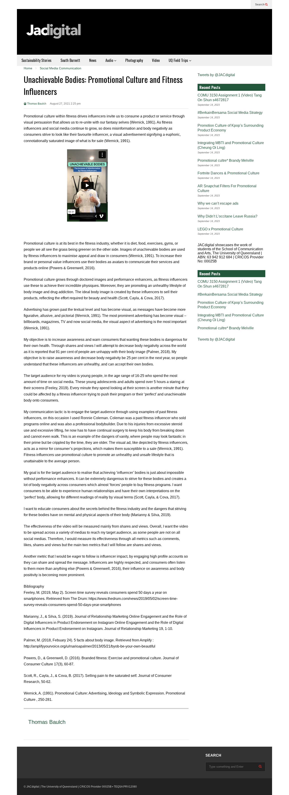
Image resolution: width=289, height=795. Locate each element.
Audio (109, 60)
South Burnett (70, 60)
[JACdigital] (54, 34)
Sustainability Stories (36, 60)
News (92, 60)
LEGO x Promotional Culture (220, 229)
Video (156, 60)
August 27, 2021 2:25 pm (65, 103)
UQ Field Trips (179, 60)
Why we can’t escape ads (218, 203)
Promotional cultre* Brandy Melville (226, 160)
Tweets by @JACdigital (216, 75)
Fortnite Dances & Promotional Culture (228, 173)
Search (260, 4)
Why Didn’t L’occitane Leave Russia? (227, 216)
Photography (134, 60)
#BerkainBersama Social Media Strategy (230, 113)
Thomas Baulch (36, 103)
